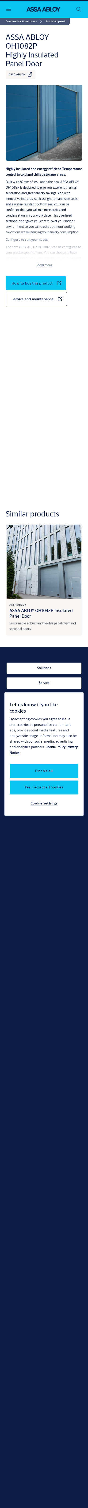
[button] (55, 21)
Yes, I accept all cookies (44, 787)
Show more (44, 265)
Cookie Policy (55, 747)
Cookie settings (44, 803)
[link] (24, 21)
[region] (44, 754)
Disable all (44, 771)
